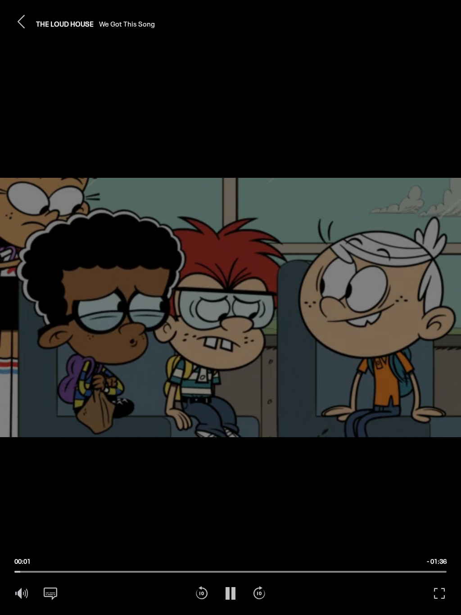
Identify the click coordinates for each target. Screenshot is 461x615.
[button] (21, 21)
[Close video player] (21, 21)
